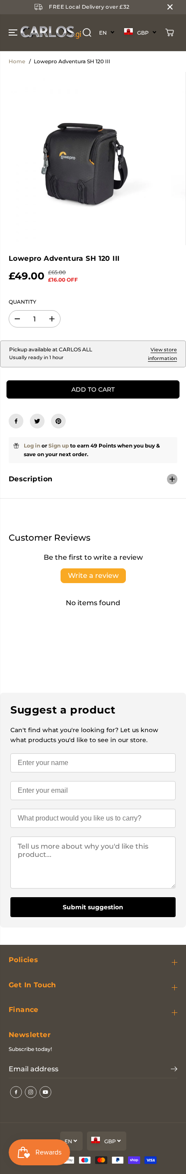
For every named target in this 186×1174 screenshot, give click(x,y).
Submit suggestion (93, 907)
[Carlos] (19, 32)
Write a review (93, 575)
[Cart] (169, 32)
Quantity (22, 301)
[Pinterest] (58, 421)
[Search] (87, 32)
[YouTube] (45, 1092)
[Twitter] (37, 421)
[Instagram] (30, 1092)
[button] (14, 32)
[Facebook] (16, 421)
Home (17, 61)
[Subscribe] (174, 1070)
